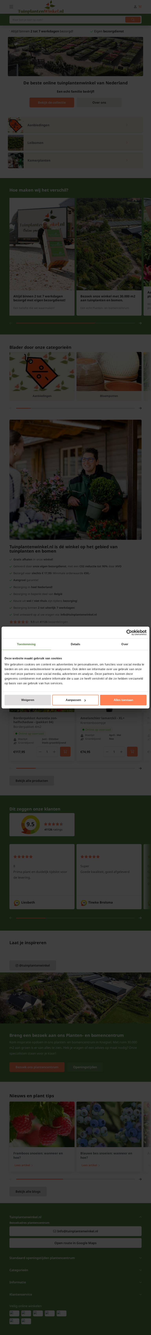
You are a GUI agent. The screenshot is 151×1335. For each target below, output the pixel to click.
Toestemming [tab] (26, 644)
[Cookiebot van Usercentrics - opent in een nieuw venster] (129, 632)
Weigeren (27, 700)
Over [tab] (124, 644)
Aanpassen (73, 700)
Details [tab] (75, 644)
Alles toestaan (123, 700)
